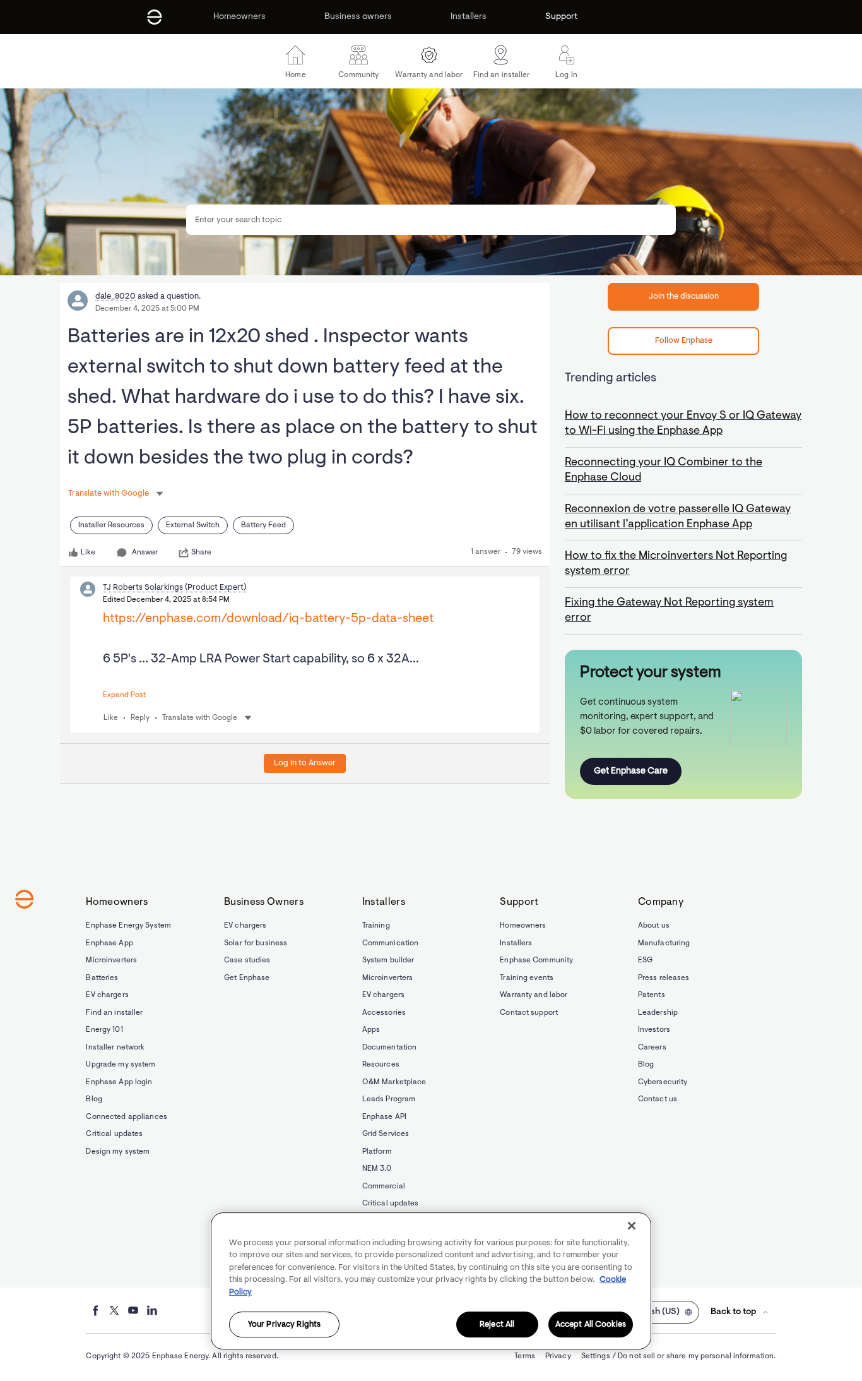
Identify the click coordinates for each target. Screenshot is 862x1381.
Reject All (497, 1324)
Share (201, 552)
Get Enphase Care (631, 771)
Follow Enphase (683, 341)
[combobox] (431, 220)
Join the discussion (684, 296)
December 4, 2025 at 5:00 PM (147, 309)
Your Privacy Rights (284, 1324)
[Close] (632, 1226)
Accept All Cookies (590, 1324)
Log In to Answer (305, 763)
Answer (145, 552)
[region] (431, 1281)
